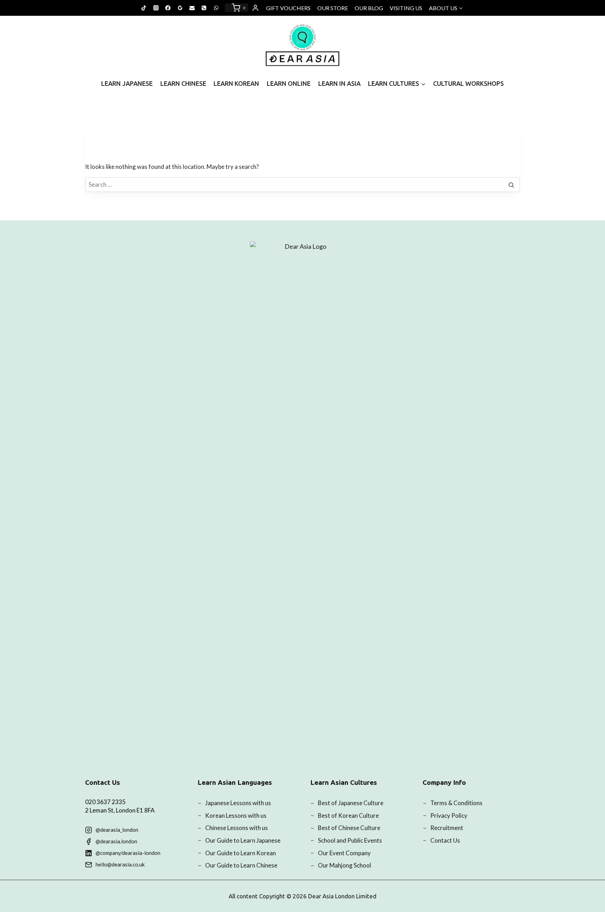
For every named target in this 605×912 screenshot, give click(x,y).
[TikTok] (144, 7)
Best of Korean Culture (348, 815)
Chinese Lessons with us (236, 827)
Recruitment (446, 827)
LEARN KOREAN (236, 83)
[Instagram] (156, 7)
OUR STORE (332, 8)
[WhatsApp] (216, 7)
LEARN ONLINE (289, 83)
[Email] (192, 7)
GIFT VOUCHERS (288, 8)
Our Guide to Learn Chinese (241, 865)
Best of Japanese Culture (350, 803)
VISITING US (406, 8)
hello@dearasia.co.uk (120, 864)
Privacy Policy (448, 815)
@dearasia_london (117, 830)
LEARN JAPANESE (127, 83)
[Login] (255, 8)
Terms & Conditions (456, 803)
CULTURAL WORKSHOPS (468, 83)
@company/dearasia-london (128, 853)
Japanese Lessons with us (238, 803)
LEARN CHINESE (183, 83)
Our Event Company (344, 853)
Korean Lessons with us (235, 815)
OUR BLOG (369, 8)
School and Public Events (350, 840)
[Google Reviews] (180, 7)
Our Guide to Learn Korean (240, 853)
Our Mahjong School (344, 865)
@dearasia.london (116, 841)
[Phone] (204, 7)
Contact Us (445, 840)
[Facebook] (168, 7)
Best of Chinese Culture (349, 827)
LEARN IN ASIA (339, 83)
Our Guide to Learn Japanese (242, 840)
